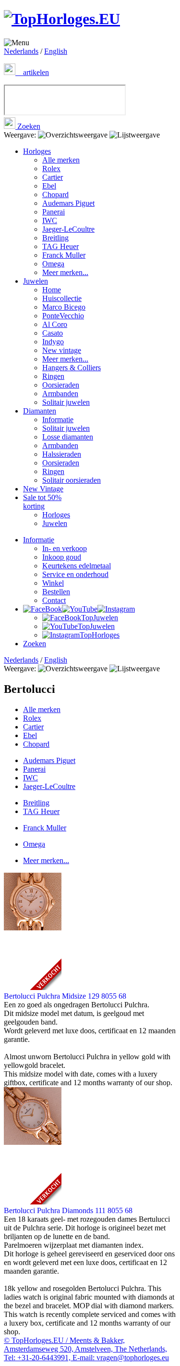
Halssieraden (61, 454)
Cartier (52, 177)
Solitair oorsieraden (71, 480)
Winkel (53, 583)
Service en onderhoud (75, 574)
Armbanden (60, 393)
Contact (54, 600)
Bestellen (56, 592)
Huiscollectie (62, 298)
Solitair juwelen (66, 402)
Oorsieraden (60, 385)
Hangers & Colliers (71, 367)
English (55, 51)
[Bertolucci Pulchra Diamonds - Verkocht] (90, 1146)
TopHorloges (100, 635)
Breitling (55, 238)
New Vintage (43, 489)
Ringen (53, 376)
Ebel (49, 186)
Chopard (55, 194)
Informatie (57, 419)
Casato (52, 333)
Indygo (53, 342)
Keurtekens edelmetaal (76, 566)
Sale (42, 501)
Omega (53, 264)
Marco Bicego (63, 307)
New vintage (61, 350)
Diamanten (39, 411)
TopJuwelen (99, 618)
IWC (49, 220)
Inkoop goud (61, 557)
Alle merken (61, 160)
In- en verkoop (64, 548)
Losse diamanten (67, 437)
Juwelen (35, 281)
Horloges (37, 151)
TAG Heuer (60, 246)
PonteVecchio (63, 316)
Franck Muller (63, 255)
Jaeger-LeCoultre (68, 229)
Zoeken (27, 126)
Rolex (51, 168)
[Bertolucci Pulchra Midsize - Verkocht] (90, 932)
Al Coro (54, 324)
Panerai (53, 212)
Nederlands (21, 51)
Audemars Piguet (68, 203)
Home (51, 290)
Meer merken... (65, 272)
